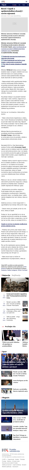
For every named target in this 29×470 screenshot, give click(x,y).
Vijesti (4, 5)
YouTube (24, 270)
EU (19, 5)
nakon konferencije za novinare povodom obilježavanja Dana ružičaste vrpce (13, 49)
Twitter (9, 270)
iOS (25, 266)
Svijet (23, 5)
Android (3, 268)
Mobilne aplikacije (6, 466)
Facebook (4, 270)
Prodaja (4, 461)
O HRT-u (4, 459)
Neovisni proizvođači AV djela (10, 463)
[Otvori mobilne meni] (26, 2)
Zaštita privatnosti (7, 464)
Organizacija (11, 459)
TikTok (19, 270)
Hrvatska (14, 5)
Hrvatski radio (16, 461)
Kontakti (24, 464)
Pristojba (22, 459)
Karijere (17, 459)
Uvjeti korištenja (17, 464)
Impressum (15, 466)
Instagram (14, 270)
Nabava (9, 461)
